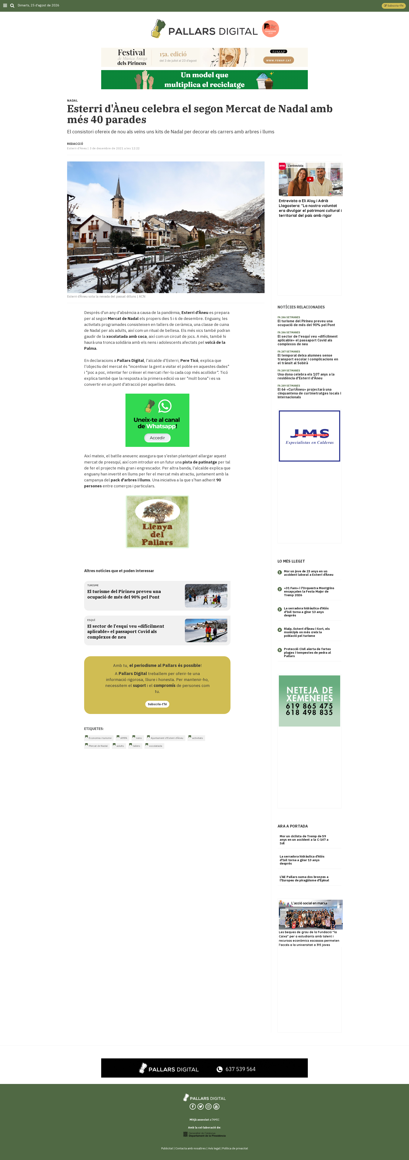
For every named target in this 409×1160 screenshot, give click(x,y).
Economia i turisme (100, 738)
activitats (197, 738)
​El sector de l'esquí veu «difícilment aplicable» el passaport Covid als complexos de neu (125, 631)
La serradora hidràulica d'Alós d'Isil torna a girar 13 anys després (306, 611)
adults (120, 745)
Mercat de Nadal (98, 745)
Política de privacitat (235, 1148)
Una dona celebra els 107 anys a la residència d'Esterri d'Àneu (306, 376)
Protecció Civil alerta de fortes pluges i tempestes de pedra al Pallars (307, 652)
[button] (394, 6)
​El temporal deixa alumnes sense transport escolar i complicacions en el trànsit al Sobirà (308, 359)
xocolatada (155, 745)
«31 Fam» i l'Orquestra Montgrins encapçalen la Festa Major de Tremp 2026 (309, 591)
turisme (93, 585)
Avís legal (214, 1148)
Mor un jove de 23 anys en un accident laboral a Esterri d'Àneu (308, 573)
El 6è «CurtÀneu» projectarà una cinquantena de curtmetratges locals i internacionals (309, 393)
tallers (136, 745)
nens (139, 738)
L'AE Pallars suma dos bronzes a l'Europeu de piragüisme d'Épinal (304, 878)
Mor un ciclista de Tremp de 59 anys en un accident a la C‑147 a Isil (304, 839)
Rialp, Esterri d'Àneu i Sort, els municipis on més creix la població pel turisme (307, 632)
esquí (91, 620)
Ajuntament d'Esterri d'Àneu (167, 738)
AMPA (123, 738)
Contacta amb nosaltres (190, 1148)
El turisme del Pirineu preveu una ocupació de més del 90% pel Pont (124, 594)
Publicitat (167, 1148)
